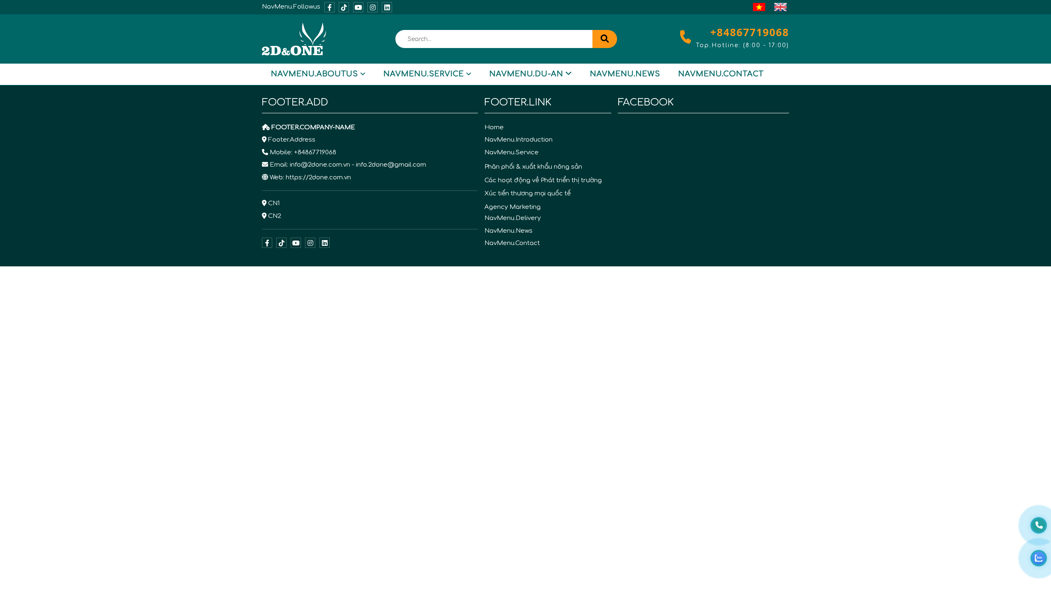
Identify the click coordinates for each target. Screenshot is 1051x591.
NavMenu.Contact (721, 74)
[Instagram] (372, 7)
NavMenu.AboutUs (314, 74)
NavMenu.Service (423, 74)
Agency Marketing (512, 207)
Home (494, 127)
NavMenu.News (625, 74)
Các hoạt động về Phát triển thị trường (543, 180)
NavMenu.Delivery (512, 218)
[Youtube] (358, 7)
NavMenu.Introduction (518, 139)
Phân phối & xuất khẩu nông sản (533, 166)
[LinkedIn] (387, 7)
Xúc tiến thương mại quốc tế (527, 193)
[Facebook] (329, 7)
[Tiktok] (344, 7)
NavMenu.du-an (526, 74)
